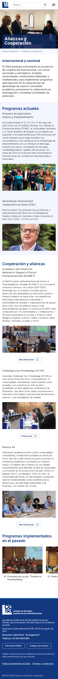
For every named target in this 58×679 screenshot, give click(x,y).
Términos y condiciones (43, 663)
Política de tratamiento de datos (16, 663)
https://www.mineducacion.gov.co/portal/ (18, 657)
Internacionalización (10, 51)
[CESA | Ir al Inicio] (5, 5)
